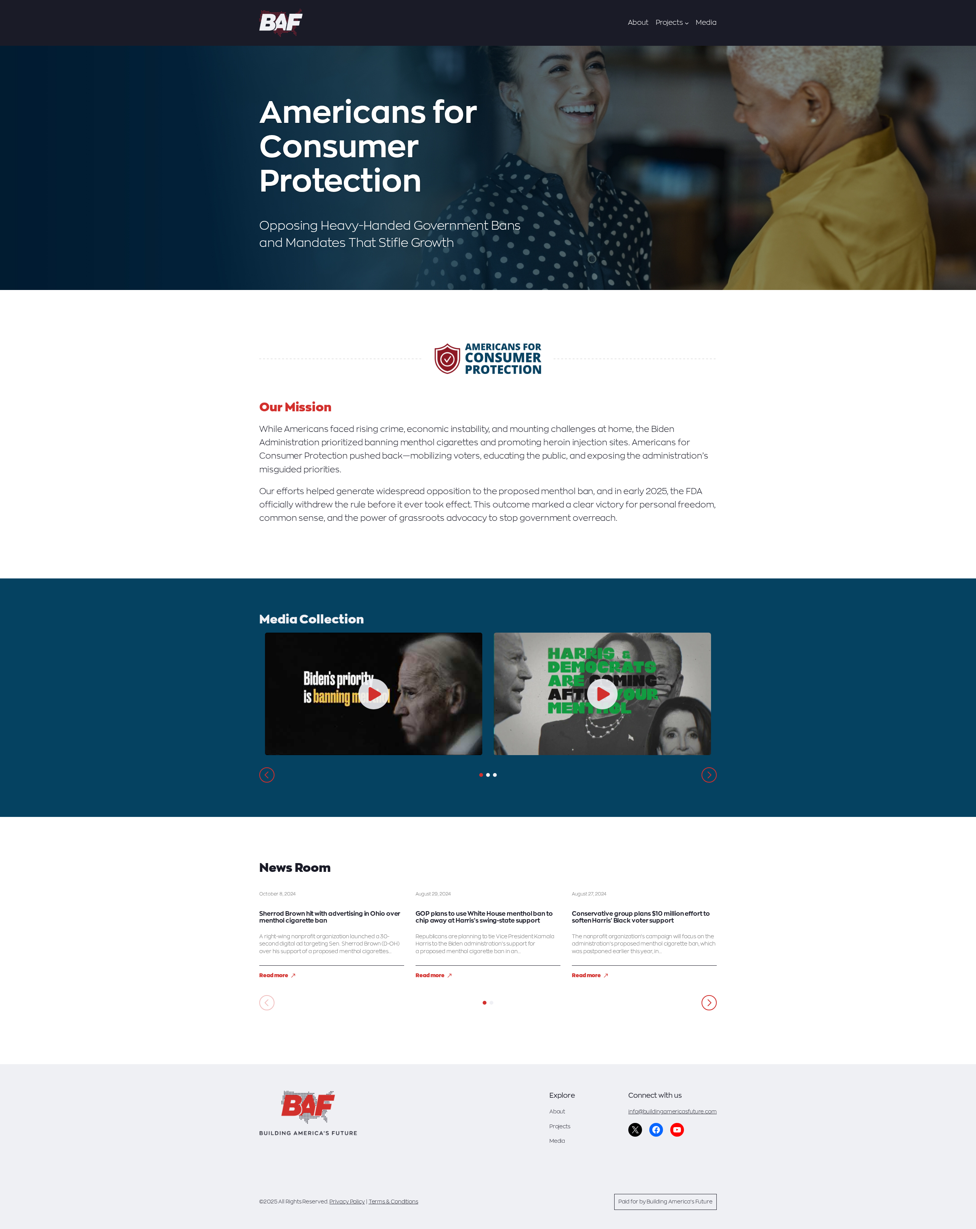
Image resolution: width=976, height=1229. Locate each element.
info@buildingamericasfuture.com (672, 1111)
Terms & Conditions (393, 1201)
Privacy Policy (347, 1201)
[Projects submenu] (687, 23)
